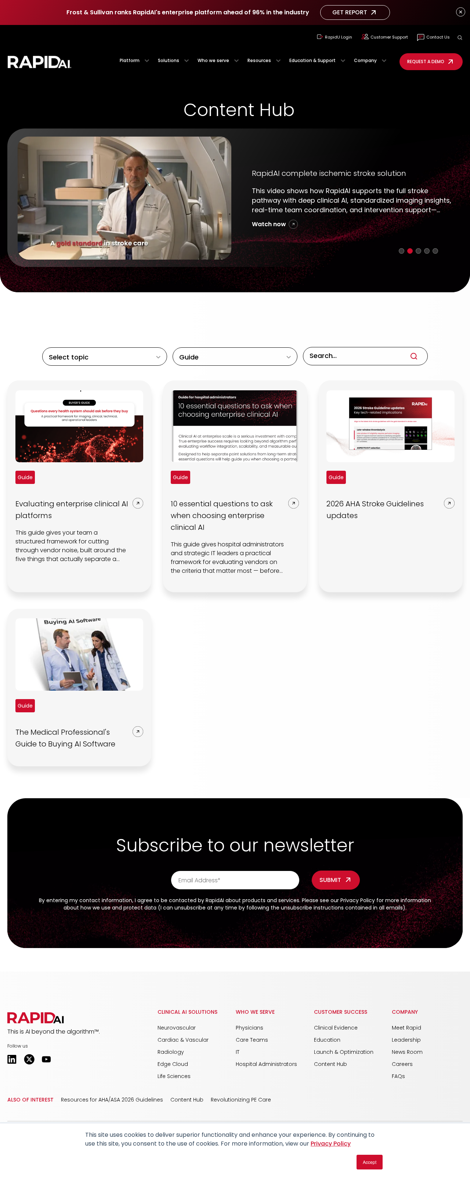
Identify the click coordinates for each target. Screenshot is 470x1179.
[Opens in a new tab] (12, 1068)
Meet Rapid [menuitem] (406, 1037)
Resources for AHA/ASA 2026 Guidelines (112, 1109)
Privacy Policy (331, 1143)
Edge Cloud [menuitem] (173, 1073)
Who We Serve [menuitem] (255, 1021)
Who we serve (213, 60)
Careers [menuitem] (402, 1073)
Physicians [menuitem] (249, 1037)
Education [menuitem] (327, 1049)
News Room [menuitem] (407, 1061)
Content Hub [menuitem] (330, 1073)
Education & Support (312, 60)
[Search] (413, 365)
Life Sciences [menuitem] (174, 1085)
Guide (189, 366)
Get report (349, 12)
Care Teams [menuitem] (252, 1049)
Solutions (168, 60)
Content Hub (186, 1109)
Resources (259, 60)
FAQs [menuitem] (398, 1085)
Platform (130, 60)
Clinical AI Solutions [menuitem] (187, 1021)
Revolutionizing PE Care (241, 1109)
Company (365, 60)
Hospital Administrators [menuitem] (266, 1073)
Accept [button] (369, 1162)
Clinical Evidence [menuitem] (336, 1037)
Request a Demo (425, 61)
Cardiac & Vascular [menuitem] (183, 1049)
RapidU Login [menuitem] (338, 37)
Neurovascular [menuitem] (177, 1037)
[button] (460, 37)
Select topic (68, 366)
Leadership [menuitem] (406, 1049)
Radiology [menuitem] (171, 1061)
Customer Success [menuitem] (340, 1021)
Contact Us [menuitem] (438, 37)
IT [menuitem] (237, 1061)
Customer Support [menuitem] (389, 37)
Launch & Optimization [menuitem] (343, 1061)
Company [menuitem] (405, 1021)
